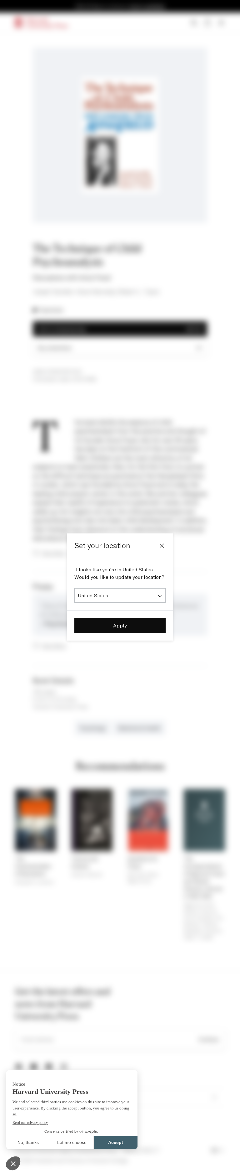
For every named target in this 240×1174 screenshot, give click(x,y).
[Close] (162, 545)
